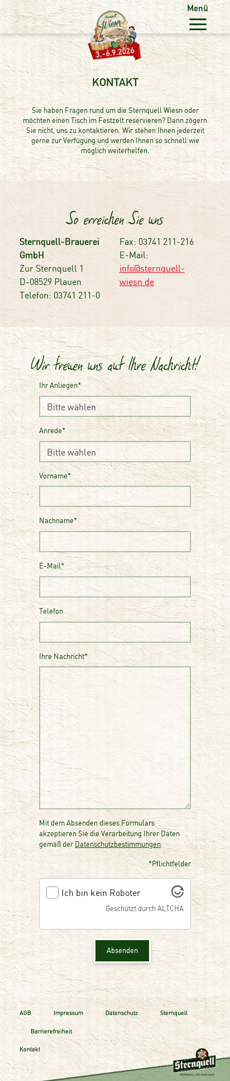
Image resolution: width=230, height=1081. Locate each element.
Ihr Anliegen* (60, 385)
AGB (25, 1012)
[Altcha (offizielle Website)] (177, 894)
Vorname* (55, 476)
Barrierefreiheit (51, 1031)
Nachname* (58, 520)
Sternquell (174, 1012)
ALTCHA (170, 908)
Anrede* (52, 430)
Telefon (51, 611)
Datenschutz (122, 1012)
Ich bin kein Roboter (101, 892)
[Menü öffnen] (197, 24)
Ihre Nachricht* (63, 656)
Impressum (68, 1012)
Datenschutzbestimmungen (118, 844)
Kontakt (30, 1049)
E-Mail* (51, 566)
